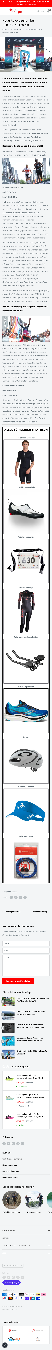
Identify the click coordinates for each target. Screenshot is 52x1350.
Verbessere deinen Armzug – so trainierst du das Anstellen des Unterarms (30, 1039)
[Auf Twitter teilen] (20, 897)
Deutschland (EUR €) (11, 1265)
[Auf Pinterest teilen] (16, 897)
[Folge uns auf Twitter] (8, 1143)
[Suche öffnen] (38, 11)
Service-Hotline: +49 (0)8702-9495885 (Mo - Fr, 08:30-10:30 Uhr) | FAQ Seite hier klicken (26, 3)
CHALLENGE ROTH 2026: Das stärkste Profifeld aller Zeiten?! (33, 1000)
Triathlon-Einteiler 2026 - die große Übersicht (32, 1052)
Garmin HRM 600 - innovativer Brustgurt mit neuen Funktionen (30, 1026)
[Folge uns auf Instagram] (13, 1143)
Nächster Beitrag (40, 911)
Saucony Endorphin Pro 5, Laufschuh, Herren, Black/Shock (29, 1115)
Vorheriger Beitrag (13, 911)
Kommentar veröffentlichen (18, 981)
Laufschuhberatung (10, 1171)
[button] (5, 1345)
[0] (47, 11)
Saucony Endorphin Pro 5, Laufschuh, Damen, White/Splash (30, 1096)
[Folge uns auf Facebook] (4, 1143)
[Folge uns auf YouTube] (22, 1143)
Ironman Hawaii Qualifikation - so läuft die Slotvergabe (31, 1013)
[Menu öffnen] (3, 11)
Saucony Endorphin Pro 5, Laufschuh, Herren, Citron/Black (29, 1077)
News (4, 29)
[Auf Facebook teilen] (11, 897)
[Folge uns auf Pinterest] (18, 1143)
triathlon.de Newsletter (12, 1159)
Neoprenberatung (9, 1165)
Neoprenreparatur (10, 1177)
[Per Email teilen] (25, 897)
